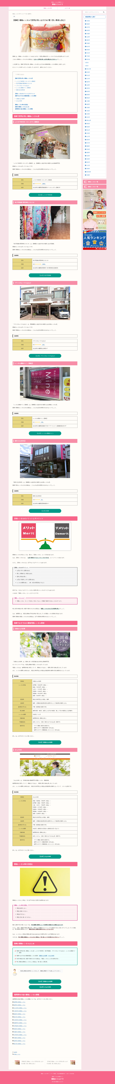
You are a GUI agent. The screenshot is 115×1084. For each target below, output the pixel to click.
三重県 (88, 101)
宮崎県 (88, 168)
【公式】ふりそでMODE (45, 195)
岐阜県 (88, 91)
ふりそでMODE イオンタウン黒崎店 (25, 81)
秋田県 (88, 30)
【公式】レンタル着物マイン (45, 433)
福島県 (88, 40)
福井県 (88, 81)
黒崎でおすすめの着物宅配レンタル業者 (25, 96)
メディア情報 (53, 1073)
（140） (43, 264)
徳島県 (88, 139)
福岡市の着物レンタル (19, 1005)
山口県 (88, 136)
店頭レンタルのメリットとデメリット (25, 93)
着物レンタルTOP (48, 8)
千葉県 (88, 56)
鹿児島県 (88, 171)
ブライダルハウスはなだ (22, 85)
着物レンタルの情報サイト (57, 1076)
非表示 (22, 74)
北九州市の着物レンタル (20, 1008)
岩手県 (88, 27)
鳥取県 (88, 123)
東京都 (88, 59)
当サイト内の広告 (70, 1073)
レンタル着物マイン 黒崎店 (23, 87)
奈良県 (88, 117)
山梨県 (88, 85)
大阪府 (88, 110)
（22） (43, 344)
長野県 (88, 88)
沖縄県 (88, 175)
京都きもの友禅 (20, 98)
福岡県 (15, 1052)
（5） (41, 499)
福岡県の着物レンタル (19, 1002)
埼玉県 (88, 53)
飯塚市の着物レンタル (19, 1014)
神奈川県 (88, 69)
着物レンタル (17, 1054)
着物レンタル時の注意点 (21, 104)
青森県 (88, 24)
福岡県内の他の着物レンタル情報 (24, 109)
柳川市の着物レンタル (19, 1043)
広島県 (88, 133)
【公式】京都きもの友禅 (45, 742)
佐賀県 (88, 155)
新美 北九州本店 (20, 90)
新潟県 (88, 72)
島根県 (88, 126)
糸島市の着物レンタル (19, 1029)
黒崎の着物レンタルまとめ (22, 107)
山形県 (88, 36)
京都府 (88, 107)
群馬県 (88, 49)
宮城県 (88, 33)
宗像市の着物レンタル (19, 1032)
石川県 (88, 78)
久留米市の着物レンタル (20, 1011)
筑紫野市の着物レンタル (20, 1023)
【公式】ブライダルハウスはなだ (45, 356)
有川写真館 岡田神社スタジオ (24, 83)
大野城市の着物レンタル (20, 1026)
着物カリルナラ (57, 4)
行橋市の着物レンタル (19, 1038)
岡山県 (88, 130)
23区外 (86, 65)
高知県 (88, 149)
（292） (43, 183)
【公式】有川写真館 (45, 275)
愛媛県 (88, 146)
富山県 (88, 75)
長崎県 (88, 159)
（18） (42, 422)
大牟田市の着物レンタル (20, 1020)
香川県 (88, 142)
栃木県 (88, 46)
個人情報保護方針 (61, 1073)
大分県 (88, 165)
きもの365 (19, 101)
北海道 (88, 20)
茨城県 (88, 43)
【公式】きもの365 (45, 856)
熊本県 (88, 162)
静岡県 (88, 94)
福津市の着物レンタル (19, 1040)
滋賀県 (88, 104)
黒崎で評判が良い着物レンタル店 (24, 78)
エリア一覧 (67, 8)
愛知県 (88, 97)
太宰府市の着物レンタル (20, 1035)
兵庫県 (88, 114)
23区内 (86, 62)
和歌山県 (88, 120)
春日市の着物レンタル (19, 1017)
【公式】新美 (45, 511)
